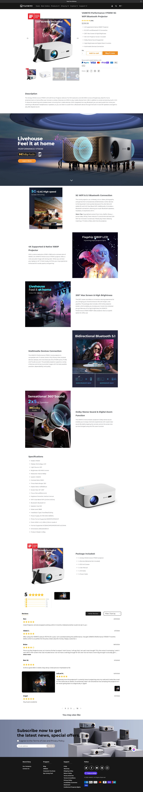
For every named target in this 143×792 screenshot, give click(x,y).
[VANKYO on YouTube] (97, 768)
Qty (83, 50)
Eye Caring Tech (48, 773)
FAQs (65, 766)
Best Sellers (45, 6)
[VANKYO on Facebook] (91, 768)
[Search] (116, 5)
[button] (87, 20)
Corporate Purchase (49, 771)
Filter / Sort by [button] (110, 613)
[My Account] (112, 5)
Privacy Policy (68, 780)
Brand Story (27, 762)
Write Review (93, 614)
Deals (38, 6)
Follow (86, 762)
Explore (73, 6)
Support (82, 6)
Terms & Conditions (69, 778)
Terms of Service (69, 775)
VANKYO (91, 777)
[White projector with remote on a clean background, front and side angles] (52, 38)
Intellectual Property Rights (72, 787)
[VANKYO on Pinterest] (102, 768)
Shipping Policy (68, 771)
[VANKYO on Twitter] (86, 768)
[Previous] (28, 38)
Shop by (64, 6)
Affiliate (45, 768)
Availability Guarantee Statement (70, 784)
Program (46, 762)
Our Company (27, 766)
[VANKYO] (26, 6)
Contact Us (26, 768)
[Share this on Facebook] (91, 71)
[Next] (77, 38)
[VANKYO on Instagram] (107, 768)
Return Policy (68, 773)
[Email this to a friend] (98, 71)
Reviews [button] (25, 614)
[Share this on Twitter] (87, 71)
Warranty (66, 768)
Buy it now (110, 53)
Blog (44, 766)
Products (54, 6)
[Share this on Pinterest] (94, 71)
